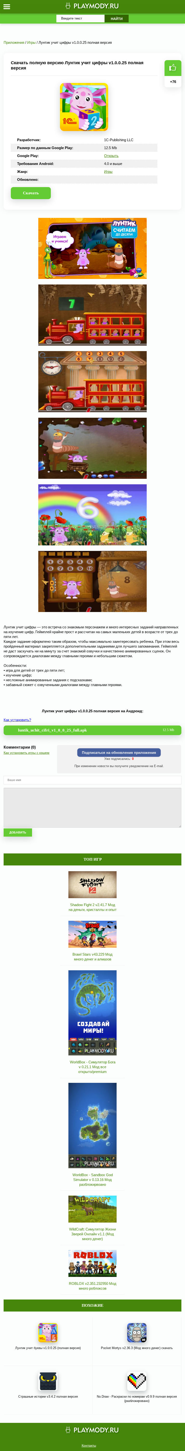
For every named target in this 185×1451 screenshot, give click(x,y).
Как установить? (17, 720)
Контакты (89, 1445)
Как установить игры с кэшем (26, 753)
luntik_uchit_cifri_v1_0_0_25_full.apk (96, 730)
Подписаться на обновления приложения (119, 753)
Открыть (111, 156)
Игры (108, 172)
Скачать (31, 193)
